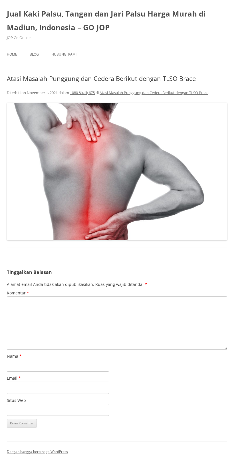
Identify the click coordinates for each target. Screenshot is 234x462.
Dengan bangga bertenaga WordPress (37, 451)
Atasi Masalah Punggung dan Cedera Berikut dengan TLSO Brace (154, 92)
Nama (14, 356)
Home (12, 54)
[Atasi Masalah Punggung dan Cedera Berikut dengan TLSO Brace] (117, 172)
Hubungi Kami (63, 54)
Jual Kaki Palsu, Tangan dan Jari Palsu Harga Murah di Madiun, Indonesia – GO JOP (106, 20)
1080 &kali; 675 (82, 92)
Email (14, 378)
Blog (34, 54)
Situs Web (16, 400)
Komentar (18, 293)
